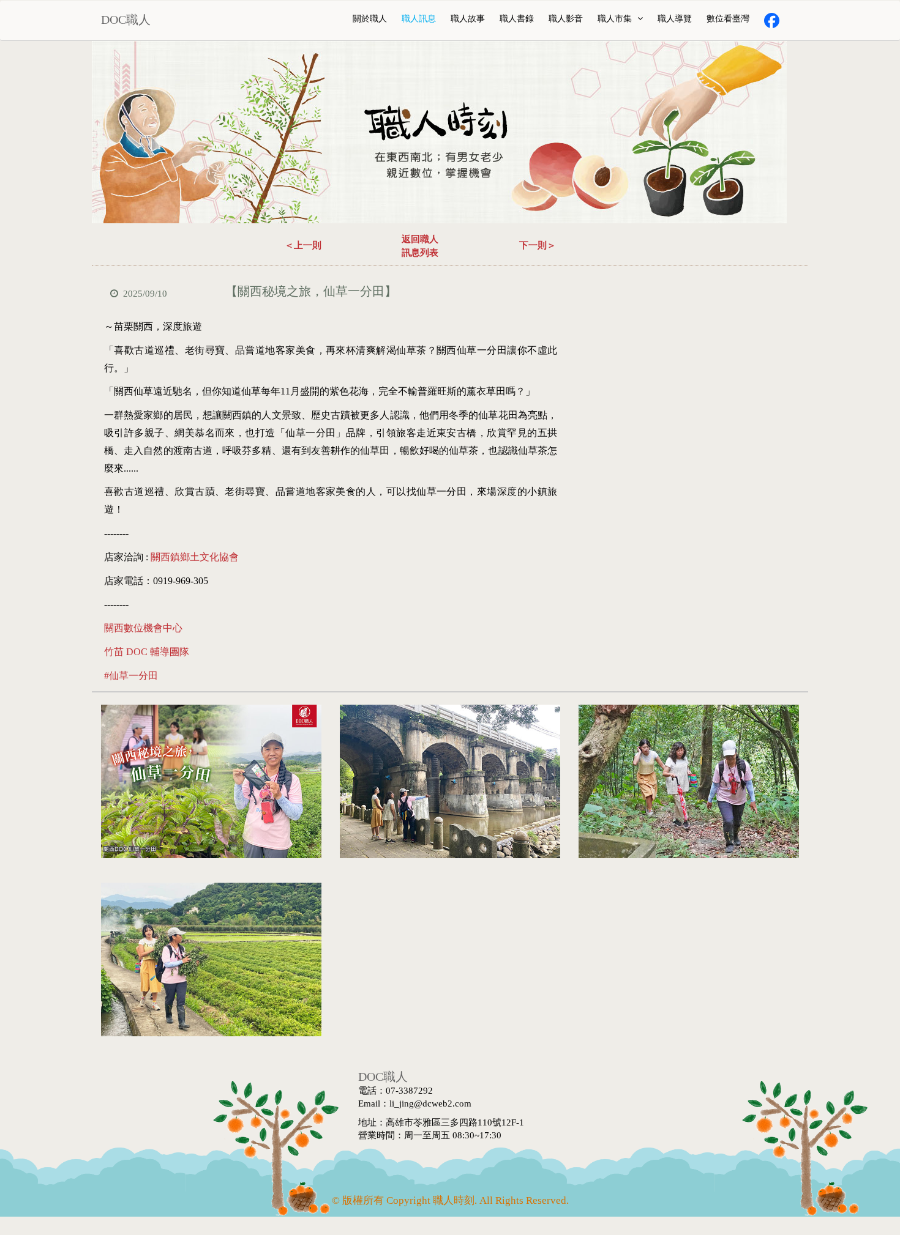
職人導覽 (675, 18)
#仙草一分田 (131, 675)
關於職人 (370, 18)
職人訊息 (419, 18)
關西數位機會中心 (143, 628)
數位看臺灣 (728, 18)
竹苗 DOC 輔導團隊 (146, 652)
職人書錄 (517, 18)
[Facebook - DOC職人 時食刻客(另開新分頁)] (772, 20)
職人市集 (616, 18)
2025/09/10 (145, 294)
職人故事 (468, 18)
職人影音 (566, 18)
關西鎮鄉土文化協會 (195, 557)
